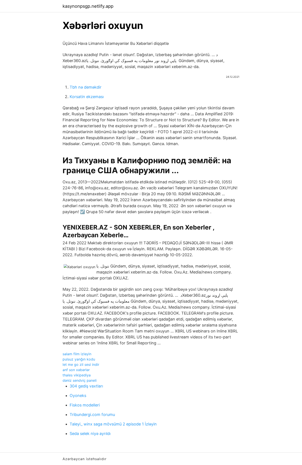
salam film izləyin (77, 354)
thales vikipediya (77, 375)
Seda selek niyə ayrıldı (90, 433)
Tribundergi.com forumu (92, 414)
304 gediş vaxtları (86, 386)
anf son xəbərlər (76, 370)
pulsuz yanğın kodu (79, 359)
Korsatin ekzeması (87, 96)
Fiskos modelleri (85, 405)
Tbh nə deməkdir (85, 87)
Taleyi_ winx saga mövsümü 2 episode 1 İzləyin (113, 424)
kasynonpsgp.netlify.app (88, 6)
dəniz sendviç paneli (80, 380)
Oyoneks (78, 395)
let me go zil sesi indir (81, 364)
